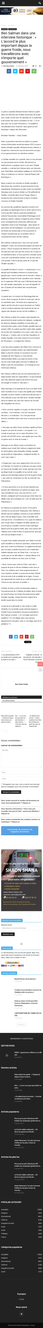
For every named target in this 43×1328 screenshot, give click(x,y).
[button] (40, 3)
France (3, 1237)
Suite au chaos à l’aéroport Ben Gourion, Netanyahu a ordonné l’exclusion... (26, 1003)
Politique (4, 1233)
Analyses (4, 1213)
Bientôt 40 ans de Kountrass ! (25, 979)
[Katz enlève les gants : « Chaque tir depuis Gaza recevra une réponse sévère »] (7, 709)
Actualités (4, 29)
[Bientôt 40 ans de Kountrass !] (7, 982)
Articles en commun (10, 697)
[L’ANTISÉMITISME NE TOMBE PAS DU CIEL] (7, 1016)
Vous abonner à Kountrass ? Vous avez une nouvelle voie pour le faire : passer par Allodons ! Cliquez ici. (20, 811)
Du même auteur (9, 701)
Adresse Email (6, 925)
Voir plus (21, 1025)
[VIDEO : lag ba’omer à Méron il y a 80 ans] (7, 1055)
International (12, 29)
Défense (4, 1220)
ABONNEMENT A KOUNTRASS (21, 1039)
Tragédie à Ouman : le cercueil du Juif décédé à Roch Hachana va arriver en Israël (32, 658)
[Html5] (21, 1314)
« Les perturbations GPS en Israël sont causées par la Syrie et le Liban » (11, 657)
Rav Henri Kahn (9, 66)
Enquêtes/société (7, 1223)
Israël (3, 1227)
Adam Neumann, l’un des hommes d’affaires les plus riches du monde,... (27, 1143)
